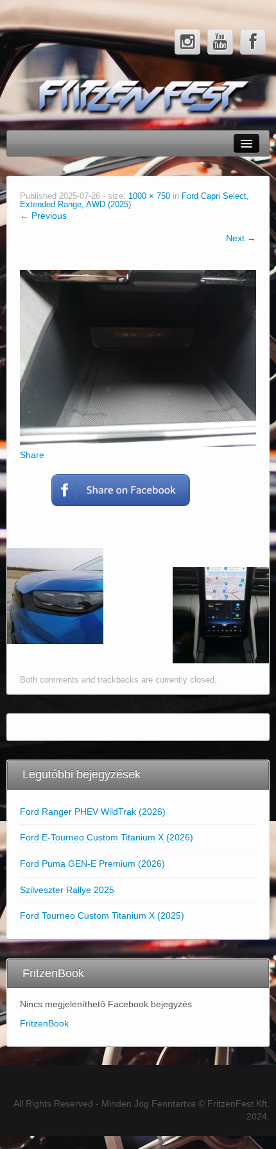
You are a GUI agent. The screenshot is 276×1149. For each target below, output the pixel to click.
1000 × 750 (149, 196)
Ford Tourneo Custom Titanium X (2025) (102, 915)
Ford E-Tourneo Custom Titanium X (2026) (106, 837)
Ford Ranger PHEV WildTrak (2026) (93, 811)
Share (32, 455)
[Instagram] (187, 42)
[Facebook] (253, 42)
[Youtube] (220, 42)
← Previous (43, 215)
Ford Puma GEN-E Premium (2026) (92, 863)
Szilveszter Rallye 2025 (67, 890)
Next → (241, 238)
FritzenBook (44, 1023)
